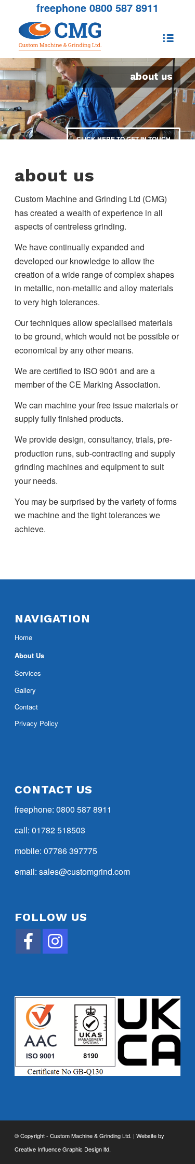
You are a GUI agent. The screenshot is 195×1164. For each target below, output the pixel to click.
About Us (29, 655)
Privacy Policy (36, 723)
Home (23, 637)
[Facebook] (28, 941)
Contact (26, 707)
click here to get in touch (123, 139)
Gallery (25, 690)
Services (28, 673)
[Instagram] (55, 941)
